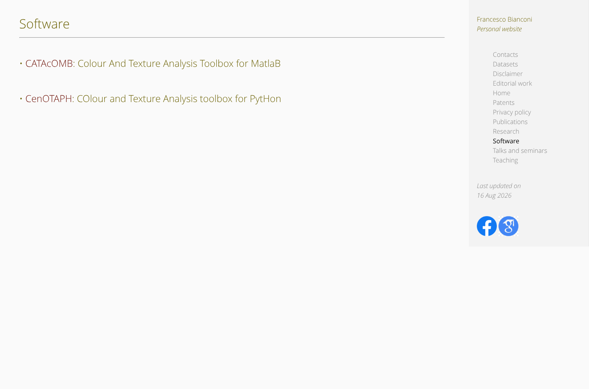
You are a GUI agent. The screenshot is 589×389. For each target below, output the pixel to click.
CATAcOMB (49, 63)
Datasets (505, 64)
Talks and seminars (520, 150)
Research (506, 131)
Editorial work (512, 83)
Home (501, 92)
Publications (510, 121)
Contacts (505, 54)
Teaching (505, 160)
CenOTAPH (48, 98)
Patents (503, 102)
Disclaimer (508, 73)
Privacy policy (512, 112)
